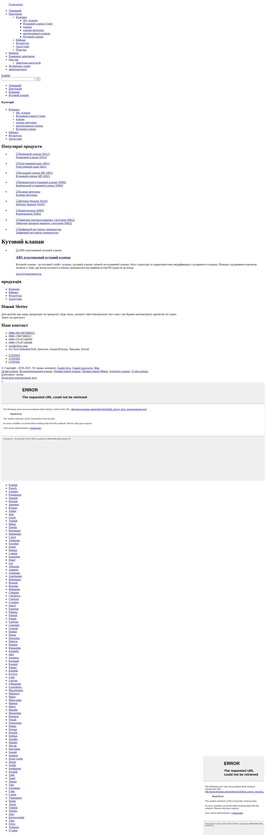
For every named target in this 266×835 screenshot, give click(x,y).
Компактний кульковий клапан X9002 (39, 185)
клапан (27, 26)
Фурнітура (22, 43)
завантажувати (18, 69)
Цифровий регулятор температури (37, 232)
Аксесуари (22, 46)
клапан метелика (33, 30)
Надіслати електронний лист (19, 377)
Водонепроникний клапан (36, 371)
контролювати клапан (36, 33)
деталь (37, 273)
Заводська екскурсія (28, 62)
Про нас (14, 59)
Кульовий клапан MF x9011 (33, 176)
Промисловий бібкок (95, 371)
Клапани (21, 17)
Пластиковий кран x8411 (31, 166)
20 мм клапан (9, 371)
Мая (96, 368)
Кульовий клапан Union (37, 23)
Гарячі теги (64, 368)
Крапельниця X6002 (28, 213)
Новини (14, 52)
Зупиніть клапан (119, 371)
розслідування (24, 273)
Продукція (15, 13)
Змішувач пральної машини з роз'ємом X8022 (44, 223)
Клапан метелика (26, 194)
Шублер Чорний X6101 (30, 204)
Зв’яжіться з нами (19, 66)
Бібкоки (21, 39)
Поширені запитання (22, 56)
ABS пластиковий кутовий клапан (43, 257)
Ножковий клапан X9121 (31, 157)
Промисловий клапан (67, 371)
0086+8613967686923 (22, 332)
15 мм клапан (139, 371)
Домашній (15, 10)
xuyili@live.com (18, 345)
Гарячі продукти (82, 368)
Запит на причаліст (13, 317)
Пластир (21, 49)
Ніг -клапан (30, 20)
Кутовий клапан (33, 36)
